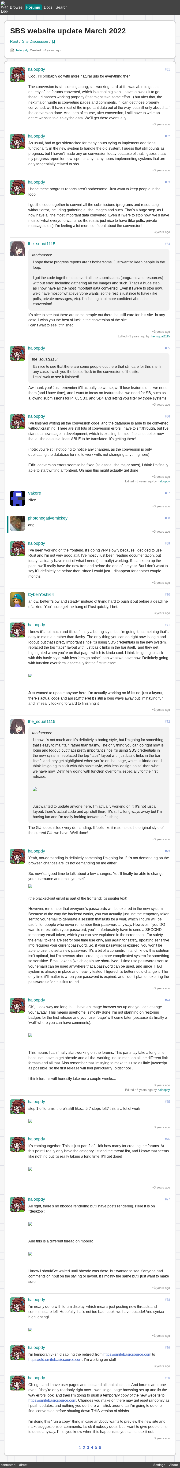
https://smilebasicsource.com (127, 1354)
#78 (167, 1300)
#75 (167, 1102)
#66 (167, 416)
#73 (167, 851)
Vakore (34, 493)
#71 (167, 625)
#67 (167, 493)
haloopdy (22, 50)
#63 (167, 182)
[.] (53, 41)
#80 (167, 1378)
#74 (167, 1000)
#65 (167, 348)
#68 (167, 518)
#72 (167, 721)
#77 (167, 1199)
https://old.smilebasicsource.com (55, 1360)
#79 (167, 1347)
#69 (167, 543)
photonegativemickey (48, 518)
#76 (167, 1139)
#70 (167, 594)
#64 (167, 244)
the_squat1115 (41, 243)
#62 (167, 136)
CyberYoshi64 (41, 594)
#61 (167, 69)
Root (14, 41)
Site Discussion (35, 41)
